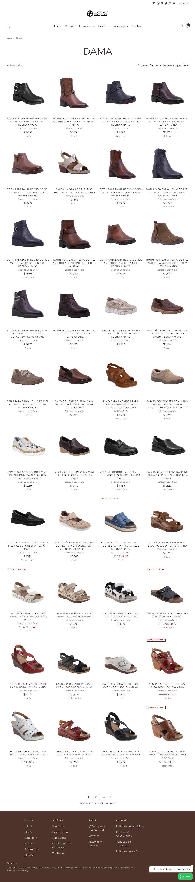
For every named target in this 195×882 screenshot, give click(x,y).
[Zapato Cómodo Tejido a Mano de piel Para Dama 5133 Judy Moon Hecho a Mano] (27, 446)
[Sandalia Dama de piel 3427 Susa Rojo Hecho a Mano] (167, 658)
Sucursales (59, 837)
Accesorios (32, 849)
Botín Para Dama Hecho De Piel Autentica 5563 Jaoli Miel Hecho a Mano (74, 121)
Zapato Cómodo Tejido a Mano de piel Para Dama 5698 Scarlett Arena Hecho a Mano (167, 404)
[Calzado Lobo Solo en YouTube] (174, 3)
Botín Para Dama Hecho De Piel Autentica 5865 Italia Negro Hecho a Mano (121, 121)
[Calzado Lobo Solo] (97, 13)
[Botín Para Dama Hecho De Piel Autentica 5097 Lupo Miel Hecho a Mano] (74, 234)
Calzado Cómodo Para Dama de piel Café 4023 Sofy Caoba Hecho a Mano (74, 404)
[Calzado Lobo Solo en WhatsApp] (170, 3)
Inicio (9, 37)
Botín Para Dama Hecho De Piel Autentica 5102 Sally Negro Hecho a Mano (28, 263)
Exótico (29, 843)
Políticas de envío (127, 851)
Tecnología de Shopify (17, 870)
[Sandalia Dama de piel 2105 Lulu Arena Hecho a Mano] (74, 588)
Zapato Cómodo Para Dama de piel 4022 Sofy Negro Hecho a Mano (27, 545)
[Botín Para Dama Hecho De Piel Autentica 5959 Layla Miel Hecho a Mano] (120, 234)
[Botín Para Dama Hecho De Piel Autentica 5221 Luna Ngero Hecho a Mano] (27, 93)
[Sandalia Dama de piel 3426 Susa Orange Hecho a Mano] (167, 726)
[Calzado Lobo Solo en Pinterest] (162, 3)
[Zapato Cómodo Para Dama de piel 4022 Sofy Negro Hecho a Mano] (27, 517)
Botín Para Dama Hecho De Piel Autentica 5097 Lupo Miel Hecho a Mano (74, 263)
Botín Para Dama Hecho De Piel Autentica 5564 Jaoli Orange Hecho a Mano (121, 192)
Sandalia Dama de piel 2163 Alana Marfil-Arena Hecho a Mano (28, 616)
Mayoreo (94, 835)
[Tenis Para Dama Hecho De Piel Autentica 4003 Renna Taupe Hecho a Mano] (27, 376)
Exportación (60, 832)
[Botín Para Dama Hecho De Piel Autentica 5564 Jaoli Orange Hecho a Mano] (120, 163)
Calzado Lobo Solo (34, 867)
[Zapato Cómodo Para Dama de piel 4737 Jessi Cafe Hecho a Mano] (74, 446)
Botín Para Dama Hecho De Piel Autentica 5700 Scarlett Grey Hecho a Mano (167, 263)
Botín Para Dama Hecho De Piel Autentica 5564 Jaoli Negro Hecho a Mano (167, 192)
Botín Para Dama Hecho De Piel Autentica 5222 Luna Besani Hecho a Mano (167, 121)
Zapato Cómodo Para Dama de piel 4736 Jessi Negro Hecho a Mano (120, 475)
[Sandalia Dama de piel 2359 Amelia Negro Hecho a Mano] (120, 726)
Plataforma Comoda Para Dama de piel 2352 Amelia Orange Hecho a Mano (120, 404)
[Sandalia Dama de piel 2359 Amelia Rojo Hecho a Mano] (27, 658)
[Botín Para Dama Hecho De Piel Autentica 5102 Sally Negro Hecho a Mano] (27, 234)
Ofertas (29, 855)
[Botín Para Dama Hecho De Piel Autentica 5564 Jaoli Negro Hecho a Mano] (167, 163)
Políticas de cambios (129, 826)
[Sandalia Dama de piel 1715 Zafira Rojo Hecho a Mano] (74, 726)
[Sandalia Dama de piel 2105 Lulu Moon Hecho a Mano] (120, 588)
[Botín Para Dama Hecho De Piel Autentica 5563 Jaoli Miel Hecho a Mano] (74, 93)
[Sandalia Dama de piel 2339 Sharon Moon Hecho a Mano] (27, 726)
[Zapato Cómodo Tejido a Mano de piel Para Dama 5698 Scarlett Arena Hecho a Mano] (167, 376)
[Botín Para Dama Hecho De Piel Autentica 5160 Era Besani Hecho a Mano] (74, 305)
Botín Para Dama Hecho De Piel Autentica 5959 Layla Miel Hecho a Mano (121, 263)
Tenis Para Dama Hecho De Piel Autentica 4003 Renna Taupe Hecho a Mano (27, 404)
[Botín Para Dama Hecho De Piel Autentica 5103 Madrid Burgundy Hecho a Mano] (27, 305)
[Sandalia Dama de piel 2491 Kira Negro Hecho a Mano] (167, 588)
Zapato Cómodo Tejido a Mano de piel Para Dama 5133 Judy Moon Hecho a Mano (27, 475)
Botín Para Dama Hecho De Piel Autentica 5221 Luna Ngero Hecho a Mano (28, 121)
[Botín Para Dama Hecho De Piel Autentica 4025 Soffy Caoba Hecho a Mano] (27, 163)
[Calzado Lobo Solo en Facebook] (154, 3)
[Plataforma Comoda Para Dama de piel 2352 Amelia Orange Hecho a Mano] (120, 376)
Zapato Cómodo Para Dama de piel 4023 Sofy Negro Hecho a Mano (167, 475)
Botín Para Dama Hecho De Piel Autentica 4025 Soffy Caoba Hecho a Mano (28, 192)
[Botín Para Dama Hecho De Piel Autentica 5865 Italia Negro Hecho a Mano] (120, 93)
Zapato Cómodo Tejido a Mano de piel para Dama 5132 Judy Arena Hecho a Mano (74, 545)
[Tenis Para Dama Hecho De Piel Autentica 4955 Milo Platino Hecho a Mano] (120, 305)
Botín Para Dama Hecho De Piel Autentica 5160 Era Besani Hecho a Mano (74, 333)
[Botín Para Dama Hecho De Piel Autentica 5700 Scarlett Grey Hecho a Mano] (167, 234)
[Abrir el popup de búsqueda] (8, 26)
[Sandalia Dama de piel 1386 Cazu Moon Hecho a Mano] (120, 658)
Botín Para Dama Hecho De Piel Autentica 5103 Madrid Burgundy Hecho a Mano (28, 333)
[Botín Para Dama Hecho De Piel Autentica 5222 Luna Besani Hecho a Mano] (167, 93)
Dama (29, 832)
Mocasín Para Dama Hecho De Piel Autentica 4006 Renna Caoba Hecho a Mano (167, 333)
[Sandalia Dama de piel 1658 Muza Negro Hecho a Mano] (74, 658)
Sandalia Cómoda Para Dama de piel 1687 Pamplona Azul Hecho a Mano (120, 545)
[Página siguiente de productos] (110, 797)
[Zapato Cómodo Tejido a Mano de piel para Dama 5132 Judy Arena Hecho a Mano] (74, 517)
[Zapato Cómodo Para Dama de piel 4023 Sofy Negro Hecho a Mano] (167, 446)
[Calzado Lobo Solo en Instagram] (158, 3)
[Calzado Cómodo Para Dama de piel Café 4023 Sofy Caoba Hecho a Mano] (74, 376)
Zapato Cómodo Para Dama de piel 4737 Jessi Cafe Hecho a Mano (74, 475)
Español (182, 3)
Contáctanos (60, 853)
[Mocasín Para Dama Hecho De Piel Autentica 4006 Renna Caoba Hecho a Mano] (167, 305)
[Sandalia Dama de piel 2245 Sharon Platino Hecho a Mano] (74, 163)
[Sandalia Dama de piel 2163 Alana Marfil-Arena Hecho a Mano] (27, 588)
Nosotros (58, 826)
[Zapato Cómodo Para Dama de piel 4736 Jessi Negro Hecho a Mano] (120, 446)
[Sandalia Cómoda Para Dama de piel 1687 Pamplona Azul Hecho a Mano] (120, 517)
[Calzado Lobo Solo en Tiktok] (166, 3)
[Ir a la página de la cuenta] (180, 26)
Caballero (31, 837)
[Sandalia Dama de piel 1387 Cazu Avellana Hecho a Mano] (167, 517)
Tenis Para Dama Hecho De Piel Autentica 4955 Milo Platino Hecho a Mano (120, 333)
